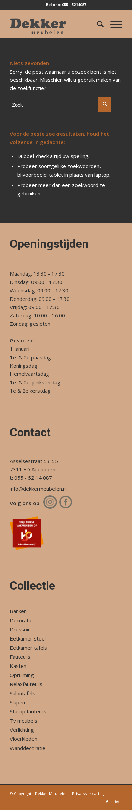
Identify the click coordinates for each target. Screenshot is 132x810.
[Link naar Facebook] (107, 801)
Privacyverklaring (88, 793)
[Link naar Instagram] (117, 801)
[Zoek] (97, 23)
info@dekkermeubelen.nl (38, 488)
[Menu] (113, 23)
